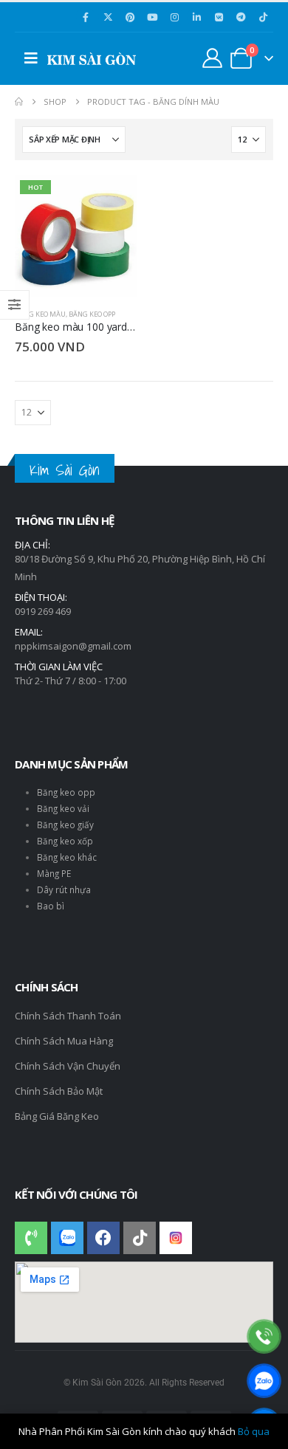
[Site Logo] (91, 58)
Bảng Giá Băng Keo (57, 1116)
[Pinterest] (130, 17)
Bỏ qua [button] (254, 1431)
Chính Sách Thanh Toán (68, 1015)
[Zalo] (264, 1380)
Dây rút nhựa (64, 889)
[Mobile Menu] (31, 58)
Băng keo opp (66, 792)
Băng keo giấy (65, 824)
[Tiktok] (262, 17)
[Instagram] (174, 17)
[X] (107, 17)
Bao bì (50, 906)
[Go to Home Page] (19, 102)
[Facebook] (85, 17)
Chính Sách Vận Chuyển (67, 1066)
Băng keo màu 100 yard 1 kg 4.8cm (98, 327)
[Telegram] (240, 17)
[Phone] (264, 1336)
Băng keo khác (67, 857)
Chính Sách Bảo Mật (59, 1091)
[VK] (218, 17)
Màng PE (54, 873)
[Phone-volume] (31, 1238)
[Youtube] (152, 17)
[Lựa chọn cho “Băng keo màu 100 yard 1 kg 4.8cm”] (112, 199)
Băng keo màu (40, 314)
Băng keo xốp (65, 841)
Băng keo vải (63, 808)
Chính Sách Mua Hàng (64, 1040)
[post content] (76, 236)
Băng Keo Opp (92, 314)
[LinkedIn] (196, 17)
